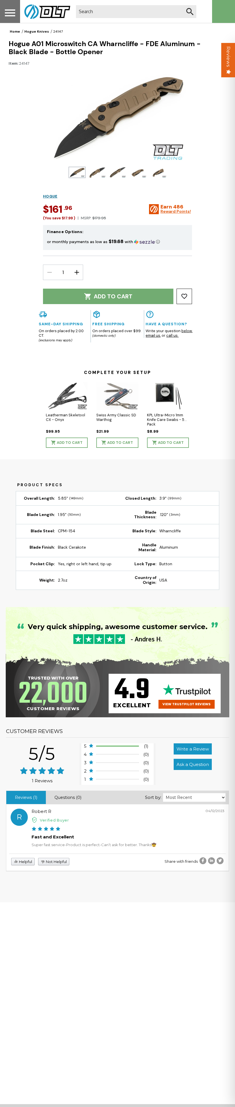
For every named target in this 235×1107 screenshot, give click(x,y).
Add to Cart (113, 296)
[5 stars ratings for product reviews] (42, 771)
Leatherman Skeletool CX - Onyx (65, 417)
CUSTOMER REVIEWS (34, 731)
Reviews (228, 56)
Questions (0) (67, 797)
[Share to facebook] (202, 860)
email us (153, 335)
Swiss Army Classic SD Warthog (116, 417)
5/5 (42, 753)
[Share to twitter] (220, 860)
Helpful (25, 861)
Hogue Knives (36, 31)
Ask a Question (193, 764)
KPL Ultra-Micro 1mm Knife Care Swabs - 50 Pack (167, 420)
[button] (117, 241)
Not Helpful (56, 861)
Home (15, 31)
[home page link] (45, 11)
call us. (172, 335)
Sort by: (153, 797)
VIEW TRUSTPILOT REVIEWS (186, 704)
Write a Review (193, 749)
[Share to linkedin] (211, 860)
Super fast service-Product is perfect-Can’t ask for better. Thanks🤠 (94, 844)
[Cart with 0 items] (223, 11)
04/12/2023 (214, 811)
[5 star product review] (46, 829)
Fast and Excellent (53, 837)
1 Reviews (42, 780)
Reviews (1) (26, 797)
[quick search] (189, 11)
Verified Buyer (54, 820)
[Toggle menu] (10, 13)
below (186, 330)
